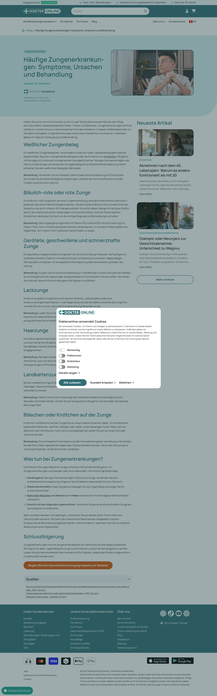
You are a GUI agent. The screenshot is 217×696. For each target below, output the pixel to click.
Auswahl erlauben (101, 382)
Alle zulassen (72, 382)
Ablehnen (125, 382)
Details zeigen (68, 372)
